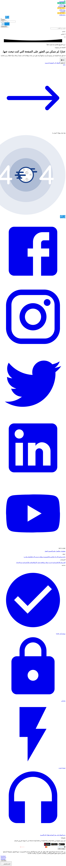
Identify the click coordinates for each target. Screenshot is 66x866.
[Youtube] (33, 545)
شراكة (52, 551)
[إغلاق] (64, 37)
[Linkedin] (33, 480)
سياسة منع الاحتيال (21, 562)
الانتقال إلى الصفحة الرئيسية (52, 63)
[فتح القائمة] (1, 18)
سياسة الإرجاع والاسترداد (55, 557)
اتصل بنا (56, 551)
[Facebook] (33, 283)
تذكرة (63, 557)
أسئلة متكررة (27, 557)
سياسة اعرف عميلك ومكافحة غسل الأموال (44, 562)
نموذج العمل (48, 551)
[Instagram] (33, 349)
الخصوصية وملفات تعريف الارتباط (40, 557)
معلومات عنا (62, 551)
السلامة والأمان (29, 562)
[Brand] (5, 18)
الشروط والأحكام (60, 562)
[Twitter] (33, 414)
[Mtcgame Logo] (60, 218)
